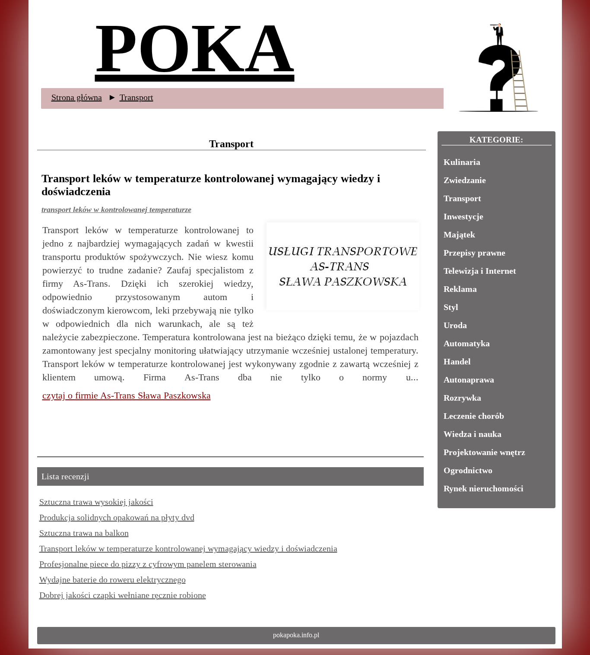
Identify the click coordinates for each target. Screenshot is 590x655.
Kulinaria (462, 162)
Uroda (455, 325)
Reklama (460, 289)
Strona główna (76, 97)
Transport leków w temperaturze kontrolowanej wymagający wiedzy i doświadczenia (188, 548)
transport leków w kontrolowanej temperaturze (116, 209)
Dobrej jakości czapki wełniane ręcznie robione (122, 595)
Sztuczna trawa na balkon (84, 533)
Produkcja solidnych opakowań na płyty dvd (116, 517)
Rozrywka (462, 397)
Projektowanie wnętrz (484, 452)
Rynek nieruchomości (483, 488)
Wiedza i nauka (472, 434)
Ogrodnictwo (468, 470)
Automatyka (467, 343)
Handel (457, 361)
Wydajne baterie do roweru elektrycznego (112, 579)
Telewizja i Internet (480, 270)
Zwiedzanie (465, 180)
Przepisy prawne (474, 252)
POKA (195, 47)
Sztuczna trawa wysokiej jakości (96, 501)
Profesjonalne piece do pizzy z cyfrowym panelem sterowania (148, 564)
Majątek (459, 234)
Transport (136, 97)
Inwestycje (463, 216)
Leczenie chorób (474, 416)
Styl (451, 307)
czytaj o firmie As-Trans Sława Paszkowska (126, 395)
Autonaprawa (469, 379)
